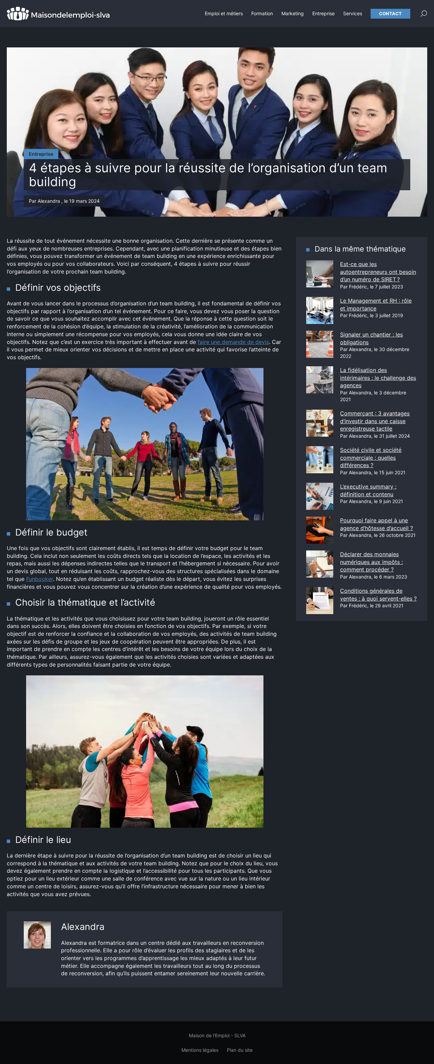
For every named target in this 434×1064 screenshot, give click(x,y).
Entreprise (323, 13)
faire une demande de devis (233, 342)
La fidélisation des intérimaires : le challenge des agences (378, 378)
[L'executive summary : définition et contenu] (319, 496)
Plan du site (240, 1050)
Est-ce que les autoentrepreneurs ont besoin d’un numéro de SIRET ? (378, 272)
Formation (262, 13)
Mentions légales (199, 1050)
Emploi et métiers (224, 13)
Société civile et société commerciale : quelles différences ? (370, 458)
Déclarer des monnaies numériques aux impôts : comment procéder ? (371, 562)
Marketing (292, 13)
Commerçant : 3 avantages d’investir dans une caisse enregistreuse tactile (375, 421)
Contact (390, 13)
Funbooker (39, 579)
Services (352, 13)
